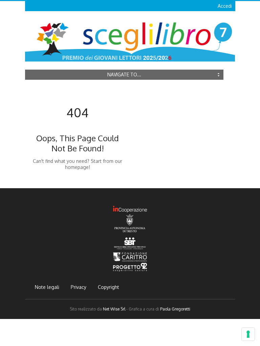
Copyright (108, 287)
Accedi (225, 6)
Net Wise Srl (114, 309)
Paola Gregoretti (175, 309)
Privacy (78, 287)
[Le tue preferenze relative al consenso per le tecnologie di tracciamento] (248, 334)
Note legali (47, 287)
